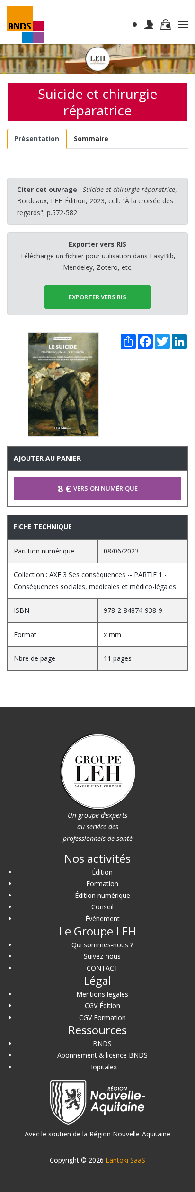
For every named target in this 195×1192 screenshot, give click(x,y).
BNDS (102, 1043)
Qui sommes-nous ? (102, 944)
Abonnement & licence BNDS (102, 1054)
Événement (102, 918)
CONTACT (102, 968)
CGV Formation (102, 1017)
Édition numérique (102, 895)
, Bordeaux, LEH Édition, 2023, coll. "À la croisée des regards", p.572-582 (97, 201)
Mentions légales (102, 994)
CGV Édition (102, 1005)
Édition (102, 872)
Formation (102, 883)
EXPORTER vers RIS (97, 297)
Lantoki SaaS (125, 1159)
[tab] (37, 139)
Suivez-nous (102, 956)
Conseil (102, 906)
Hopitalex (102, 1066)
